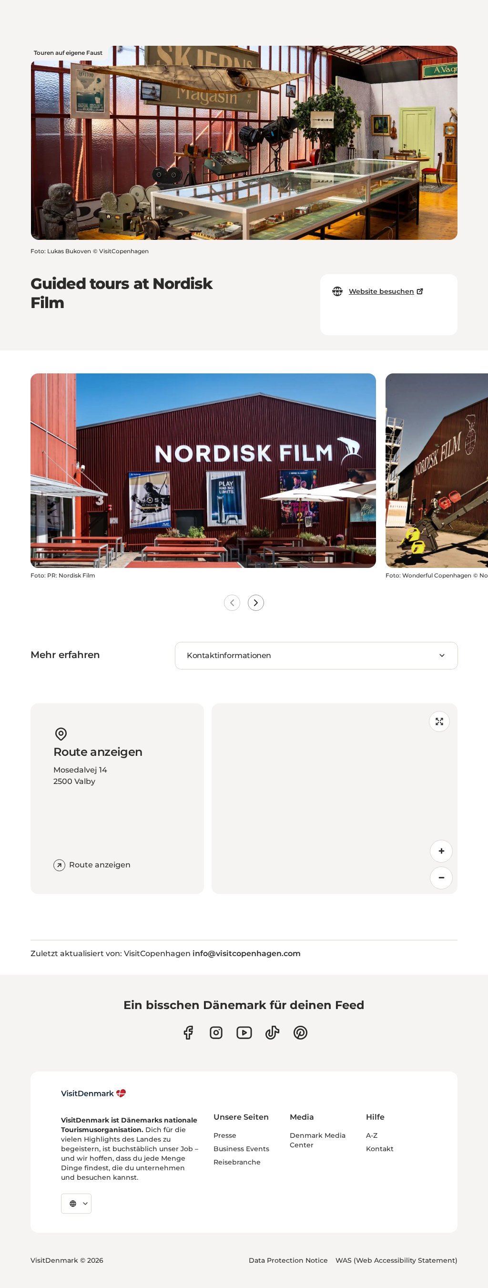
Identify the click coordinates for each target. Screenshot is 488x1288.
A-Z (371, 1135)
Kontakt (380, 1148)
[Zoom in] (441, 851)
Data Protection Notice (288, 1260)
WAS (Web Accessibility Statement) (397, 1260)
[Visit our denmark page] (188, 1032)
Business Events (241, 1148)
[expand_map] (439, 721)
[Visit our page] (216, 1032)
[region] (335, 798)
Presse (225, 1135)
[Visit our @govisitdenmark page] (272, 1032)
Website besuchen (381, 291)
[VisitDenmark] (93, 1093)
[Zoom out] (441, 877)
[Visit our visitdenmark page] (244, 1032)
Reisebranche (237, 1162)
